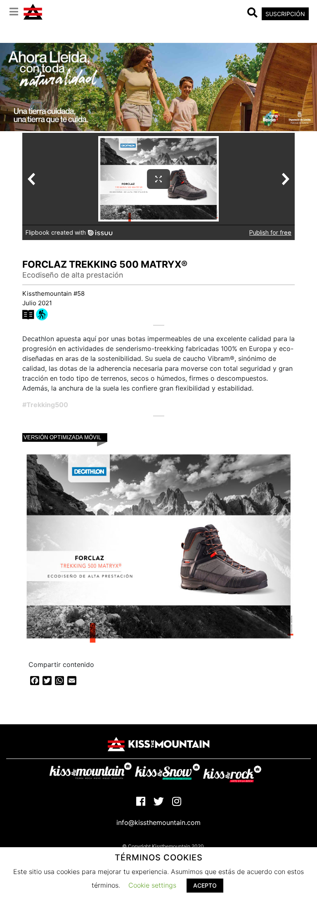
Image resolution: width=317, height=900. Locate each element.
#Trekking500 (45, 405)
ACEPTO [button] (205, 885)
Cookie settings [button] (152, 885)
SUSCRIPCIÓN (285, 13)
